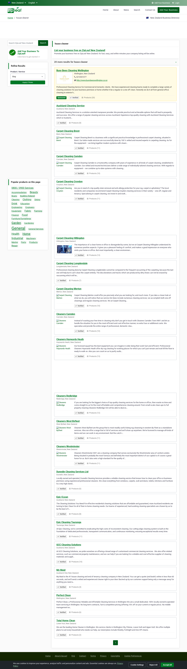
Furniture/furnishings (21, 218)
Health (15, 233)
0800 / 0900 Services (22, 188)
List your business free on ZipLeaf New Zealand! (79, 50)
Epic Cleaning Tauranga (68, 522)
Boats (14, 196)
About (116, 10)
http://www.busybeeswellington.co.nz (91, 80)
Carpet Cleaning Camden (69, 156)
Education (25, 203)
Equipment (16, 211)
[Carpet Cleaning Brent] (65, 142)
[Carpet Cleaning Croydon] (65, 193)
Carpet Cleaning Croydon (69, 181)
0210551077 (81, 77)
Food (25, 214)
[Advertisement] (93, 29)
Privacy (103, 656)
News (126, 10)
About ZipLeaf (61, 656)
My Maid (60, 570)
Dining (37, 199)
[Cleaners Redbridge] (65, 407)
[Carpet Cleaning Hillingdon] (65, 249)
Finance (15, 215)
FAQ (73, 656)
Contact (82, 656)
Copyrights (115, 656)
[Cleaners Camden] (65, 325)
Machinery (31, 238)
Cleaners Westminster (68, 446)
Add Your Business (169, 10)
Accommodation (19, 192)
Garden (16, 223)
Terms (93, 656)
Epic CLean (62, 497)
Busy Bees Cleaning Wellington (72, 70)
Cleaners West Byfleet (68, 421)
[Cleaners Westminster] (65, 458)
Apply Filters (27, 82)
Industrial (17, 238)
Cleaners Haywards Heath (70, 339)
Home (105, 10)
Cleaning (15, 199)
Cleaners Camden (65, 314)
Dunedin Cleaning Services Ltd (72, 471)
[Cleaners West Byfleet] (65, 432)
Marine (15, 242)
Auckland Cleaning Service (70, 105)
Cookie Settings (137, 665)
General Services (35, 229)
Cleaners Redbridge (66, 395)
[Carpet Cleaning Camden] (65, 168)
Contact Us (150, 10)
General (18, 228)
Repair (15, 245)
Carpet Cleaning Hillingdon (70, 238)
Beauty (34, 192)
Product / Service (17, 72)
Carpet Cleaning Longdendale (72, 263)
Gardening (29, 223)
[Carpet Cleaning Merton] (65, 300)
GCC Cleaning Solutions (68, 544)
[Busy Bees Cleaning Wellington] (65, 78)
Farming (38, 211)
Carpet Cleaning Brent (67, 131)
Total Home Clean (65, 620)
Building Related (27, 196)
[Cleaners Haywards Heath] (65, 351)
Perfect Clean (63, 595)
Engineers (29, 207)
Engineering (17, 207)
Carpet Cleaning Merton (68, 288)
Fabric (28, 211)
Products (33, 242)
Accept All (167, 665)
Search (137, 10)
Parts (23, 242)
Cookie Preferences (133, 656)
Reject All (153, 665)
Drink (14, 203)
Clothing (27, 199)
